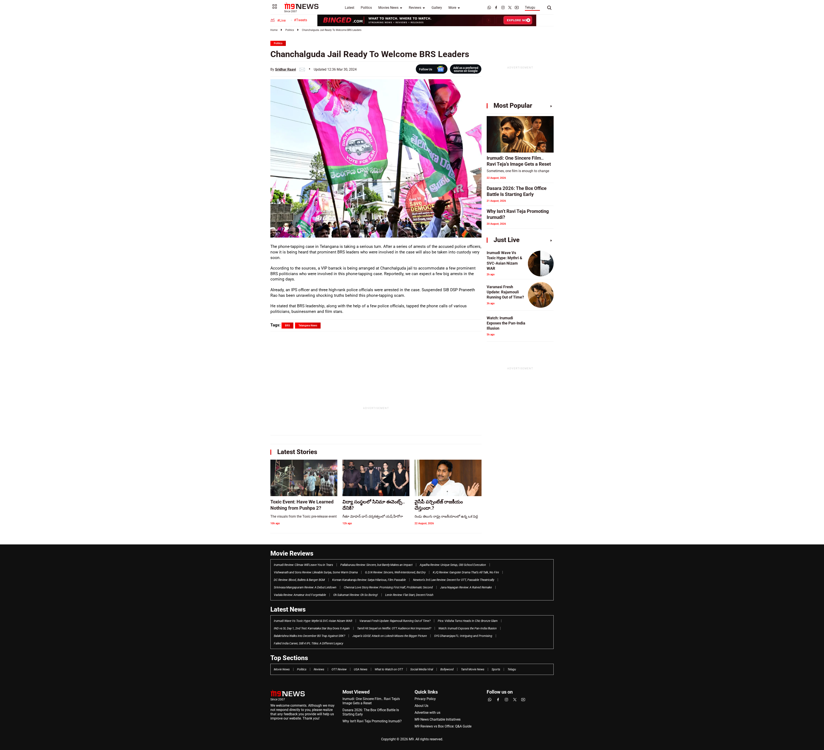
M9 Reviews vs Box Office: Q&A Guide (443, 726)
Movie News (282, 669)
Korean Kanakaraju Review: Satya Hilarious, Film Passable (369, 580)
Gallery (437, 8)
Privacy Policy (425, 699)
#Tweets (300, 20)
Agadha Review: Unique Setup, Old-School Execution (453, 565)
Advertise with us (427, 713)
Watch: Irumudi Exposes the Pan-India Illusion (467, 628)
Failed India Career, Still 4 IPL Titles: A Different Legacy (308, 643)
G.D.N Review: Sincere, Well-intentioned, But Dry (395, 572)
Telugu (530, 7)
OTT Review (339, 669)
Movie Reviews (291, 553)
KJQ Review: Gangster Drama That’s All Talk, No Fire (466, 572)
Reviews (415, 8)
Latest (349, 8)
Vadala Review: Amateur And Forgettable (300, 595)
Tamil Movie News (472, 669)
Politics (366, 8)
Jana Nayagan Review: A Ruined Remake (466, 587)
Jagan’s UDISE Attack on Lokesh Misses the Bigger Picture (389, 636)
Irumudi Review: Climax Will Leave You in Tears (303, 565)
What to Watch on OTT (389, 669)
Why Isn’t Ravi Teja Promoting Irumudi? (372, 721)
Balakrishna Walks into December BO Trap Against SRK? (309, 636)
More (452, 8)
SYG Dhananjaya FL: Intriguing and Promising (463, 636)
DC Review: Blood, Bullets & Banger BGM (299, 580)
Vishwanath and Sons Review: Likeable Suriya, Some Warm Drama (316, 572)
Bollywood (447, 669)
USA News (360, 669)
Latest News (288, 609)
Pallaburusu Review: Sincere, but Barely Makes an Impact (376, 565)
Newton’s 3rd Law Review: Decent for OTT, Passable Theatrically (453, 580)
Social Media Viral (421, 669)
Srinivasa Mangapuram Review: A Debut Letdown (305, 587)
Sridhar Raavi (285, 69)
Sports (496, 669)
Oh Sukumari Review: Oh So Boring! (355, 595)
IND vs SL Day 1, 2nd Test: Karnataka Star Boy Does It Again (312, 628)
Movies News (388, 8)
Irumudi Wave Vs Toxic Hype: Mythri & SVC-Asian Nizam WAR (313, 621)
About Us (421, 706)
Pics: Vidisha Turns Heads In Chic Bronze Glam (468, 621)
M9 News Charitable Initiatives (437, 719)
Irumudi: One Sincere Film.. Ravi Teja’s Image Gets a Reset (371, 701)
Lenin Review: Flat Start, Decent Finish (409, 595)
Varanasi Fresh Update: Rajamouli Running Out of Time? (394, 621)
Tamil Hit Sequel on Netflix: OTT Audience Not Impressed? (394, 628)
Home (273, 30)
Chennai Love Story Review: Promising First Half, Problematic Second (388, 587)
